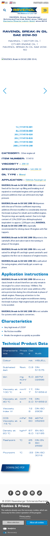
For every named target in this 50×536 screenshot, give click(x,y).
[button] (5, 91)
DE (6, 3)
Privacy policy (25, 517)
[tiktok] (39, 493)
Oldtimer (29, 180)
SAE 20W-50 (35, 169)
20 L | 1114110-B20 (23, 138)
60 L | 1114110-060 (24, 142)
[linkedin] (32, 493)
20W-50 (25, 164)
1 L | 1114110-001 (24, 127)
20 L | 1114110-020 (24, 135)
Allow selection (13, 523)
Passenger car (40, 180)
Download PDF (15, 468)
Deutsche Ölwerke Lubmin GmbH (19, 21)
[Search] (5, 10)
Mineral (22, 175)
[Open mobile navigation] (44, 10)
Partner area (40, 3)
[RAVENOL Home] (24, 11)
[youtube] (17, 493)
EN (14, 3)
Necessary (12, 533)
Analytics (12, 529)
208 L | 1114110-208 (23, 146)
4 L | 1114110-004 (24, 131)
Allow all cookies (37, 523)
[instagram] (25, 493)
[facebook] (10, 493)
